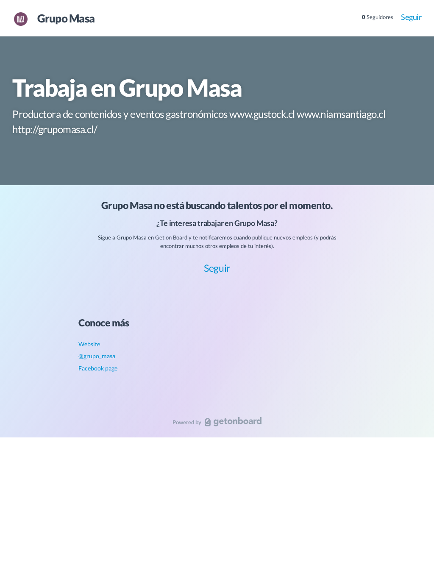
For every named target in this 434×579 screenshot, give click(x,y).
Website (89, 344)
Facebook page (97, 368)
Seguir (411, 17)
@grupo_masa (96, 355)
